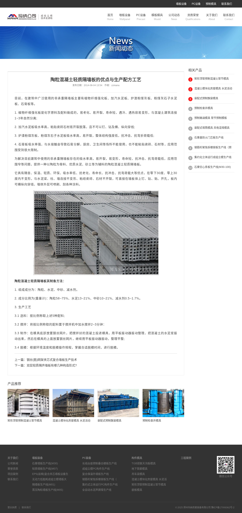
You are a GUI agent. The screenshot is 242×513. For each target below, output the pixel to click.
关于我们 (211, 17)
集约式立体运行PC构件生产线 (100, 484)
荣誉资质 (13, 468)
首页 (110, 17)
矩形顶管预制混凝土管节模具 (211, 78)
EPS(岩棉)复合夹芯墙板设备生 (50, 473)
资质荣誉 (192, 17)
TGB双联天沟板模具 (144, 463)
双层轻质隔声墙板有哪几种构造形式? (52, 365)
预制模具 (211, 3)
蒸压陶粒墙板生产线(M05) (47, 489)
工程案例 (186, 457)
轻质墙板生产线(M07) (45, 468)
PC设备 (196, 3)
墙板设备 (181, 3)
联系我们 (226, 3)
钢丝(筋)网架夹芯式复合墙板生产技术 (52, 359)
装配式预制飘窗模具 (206, 98)
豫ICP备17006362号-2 (222, 507)
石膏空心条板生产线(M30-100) (212, 166)
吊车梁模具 (138, 473)
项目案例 (13, 473)
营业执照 (12, 507)
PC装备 (86, 457)
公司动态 (174, 17)
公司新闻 (13, 463)
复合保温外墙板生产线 (95, 473)
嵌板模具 (137, 489)
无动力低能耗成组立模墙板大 (49, 479)
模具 (36, 333)
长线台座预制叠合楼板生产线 (99, 463)
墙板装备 (37, 457)
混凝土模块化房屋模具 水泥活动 (213, 88)
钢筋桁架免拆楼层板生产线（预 (212, 147)
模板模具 (157, 17)
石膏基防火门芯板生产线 (208, 137)
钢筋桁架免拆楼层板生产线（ (99, 479)
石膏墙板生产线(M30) (45, 463)
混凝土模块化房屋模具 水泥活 (149, 479)
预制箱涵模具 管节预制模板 (210, 117)
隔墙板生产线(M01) (43, 484)
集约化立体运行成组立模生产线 (212, 157)
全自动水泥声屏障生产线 (96, 489)
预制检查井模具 (203, 108)
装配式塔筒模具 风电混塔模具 (212, 127)
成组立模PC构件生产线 (96, 468)
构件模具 (137, 457)
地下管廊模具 (139, 468)
